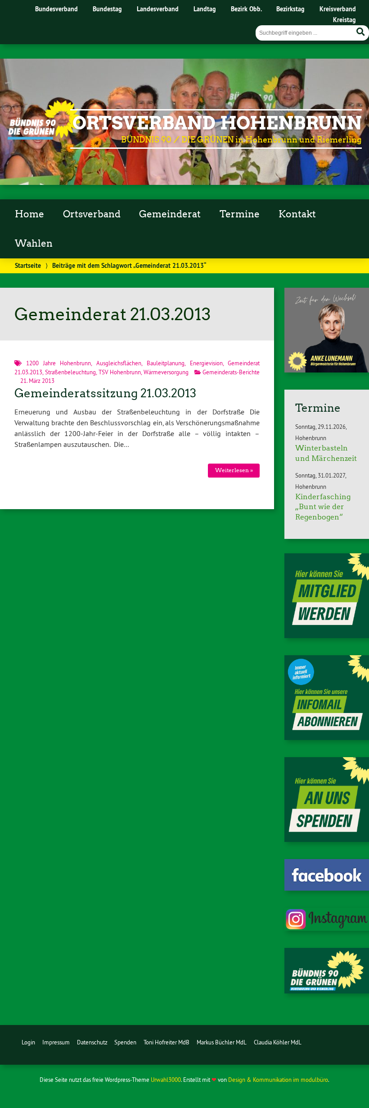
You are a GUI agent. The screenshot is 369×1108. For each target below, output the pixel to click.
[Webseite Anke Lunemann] (326, 369)
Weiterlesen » (234, 470)
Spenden (125, 1042)
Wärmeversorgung (166, 372)
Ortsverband (92, 214)
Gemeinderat (170, 214)
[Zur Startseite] (44, 137)
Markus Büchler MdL (222, 1042)
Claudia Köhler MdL (278, 1042)
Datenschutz (92, 1042)
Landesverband (158, 9)
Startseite (28, 265)
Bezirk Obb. (246, 9)
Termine (240, 214)
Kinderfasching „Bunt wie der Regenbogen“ (323, 506)
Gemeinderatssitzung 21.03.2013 (105, 393)
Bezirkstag (290, 9)
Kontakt (297, 214)
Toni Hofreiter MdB (166, 1042)
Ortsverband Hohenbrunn (217, 123)
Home (29, 214)
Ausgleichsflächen (118, 363)
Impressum (56, 1042)
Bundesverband (56, 9)
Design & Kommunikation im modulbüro (278, 1079)
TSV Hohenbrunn (120, 372)
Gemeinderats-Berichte (231, 372)
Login (28, 1042)
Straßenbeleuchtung (70, 372)
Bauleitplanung (165, 363)
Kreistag (344, 19)
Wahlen (34, 243)
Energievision (206, 363)
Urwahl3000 (166, 1079)
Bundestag (107, 9)
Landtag (205, 9)
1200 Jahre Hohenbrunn (58, 363)
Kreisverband (338, 9)
